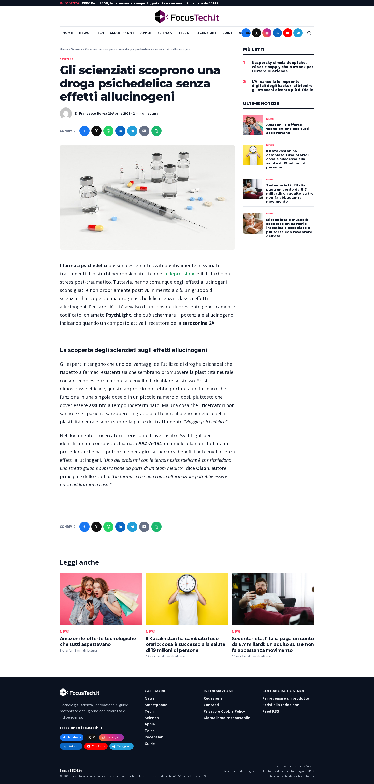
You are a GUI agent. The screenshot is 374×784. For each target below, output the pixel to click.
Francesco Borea (93, 113)
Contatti (211, 704)
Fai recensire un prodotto (285, 698)
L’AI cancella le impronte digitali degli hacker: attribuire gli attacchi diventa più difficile (282, 85)
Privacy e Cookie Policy (224, 711)
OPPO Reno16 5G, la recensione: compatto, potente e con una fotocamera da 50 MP (150, 3)
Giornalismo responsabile (227, 717)
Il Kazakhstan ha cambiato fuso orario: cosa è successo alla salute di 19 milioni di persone (185, 644)
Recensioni (206, 33)
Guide (227, 33)
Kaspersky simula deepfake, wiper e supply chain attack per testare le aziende (282, 67)
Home (68, 33)
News (84, 33)
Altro (245, 33)
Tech (99, 33)
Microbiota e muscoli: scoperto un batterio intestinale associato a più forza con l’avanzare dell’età (289, 228)
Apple (145, 33)
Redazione (213, 698)
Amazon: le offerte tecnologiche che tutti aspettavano (98, 641)
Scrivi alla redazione (280, 704)
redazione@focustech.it (81, 727)
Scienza (164, 33)
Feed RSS (270, 711)
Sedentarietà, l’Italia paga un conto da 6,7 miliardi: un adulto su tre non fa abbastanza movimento (273, 644)
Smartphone (122, 33)
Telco (184, 33)
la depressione (179, 274)
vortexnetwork (303, 776)
